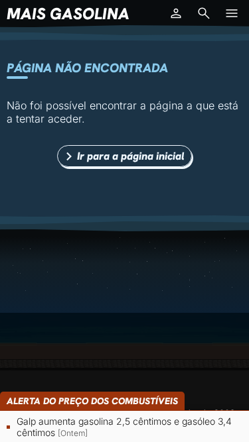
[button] (176, 13)
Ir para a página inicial (131, 156)
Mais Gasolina (68, 13)
